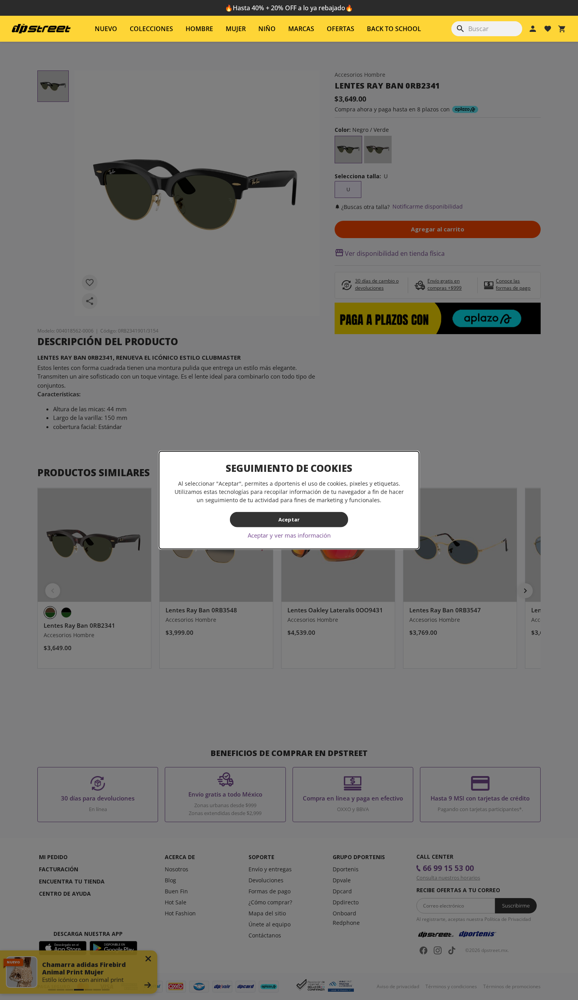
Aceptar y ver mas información (289, 535)
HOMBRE (199, 28)
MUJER (236, 28)
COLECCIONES (151, 28)
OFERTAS (340, 28)
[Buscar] (460, 29)
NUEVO (106, 28)
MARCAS (301, 28)
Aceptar (289, 519)
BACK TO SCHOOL (394, 28)
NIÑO (267, 28)
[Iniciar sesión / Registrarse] (533, 28)
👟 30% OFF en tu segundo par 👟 (289, 8)
